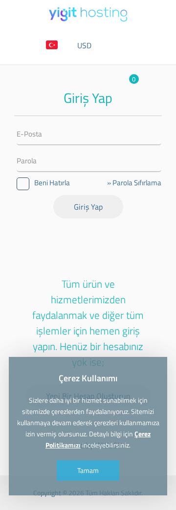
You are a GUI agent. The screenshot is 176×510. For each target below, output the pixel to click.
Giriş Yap (88, 207)
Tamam (88, 470)
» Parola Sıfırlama (134, 182)
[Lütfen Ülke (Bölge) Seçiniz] (51, 45)
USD (84, 45)
